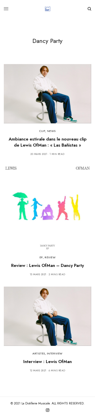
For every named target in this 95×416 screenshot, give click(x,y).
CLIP (42, 131)
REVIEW (50, 257)
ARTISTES (38, 353)
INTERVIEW (55, 353)
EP (41, 257)
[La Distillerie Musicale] (47, 9)
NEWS (51, 131)
